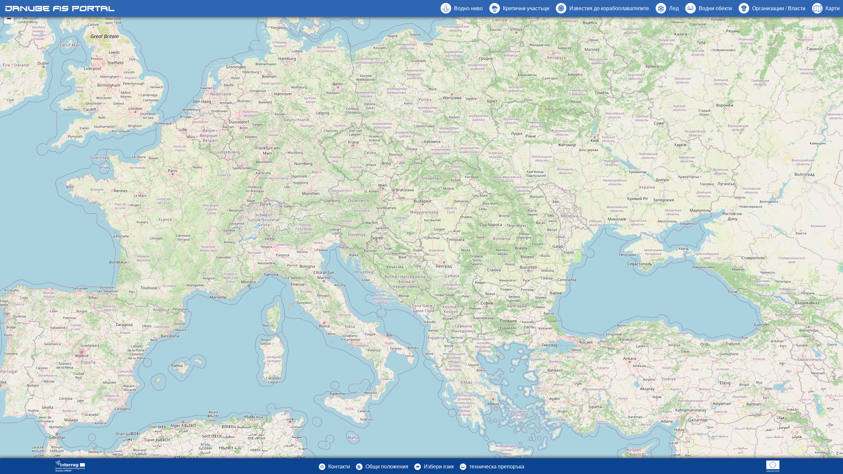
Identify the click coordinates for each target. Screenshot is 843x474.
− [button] (9, 18)
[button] (708, 8)
